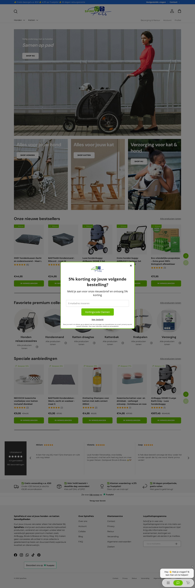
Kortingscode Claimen (97, 312)
